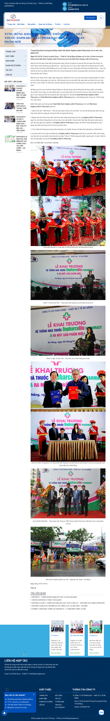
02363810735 (73, 9)
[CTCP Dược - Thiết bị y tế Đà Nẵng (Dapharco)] (13, 17)
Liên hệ (67, 24)
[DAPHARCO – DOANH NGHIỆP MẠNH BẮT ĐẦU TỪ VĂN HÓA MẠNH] (10, 88)
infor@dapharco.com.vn (78, 5)
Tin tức (58, 24)
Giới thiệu (21, 24)
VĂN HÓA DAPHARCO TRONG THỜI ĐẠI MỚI (46, 600)
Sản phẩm (32, 24)
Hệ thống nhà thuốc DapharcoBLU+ (20, 699)
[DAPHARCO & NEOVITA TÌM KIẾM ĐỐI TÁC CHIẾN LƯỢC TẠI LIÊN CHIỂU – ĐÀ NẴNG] (10, 139)
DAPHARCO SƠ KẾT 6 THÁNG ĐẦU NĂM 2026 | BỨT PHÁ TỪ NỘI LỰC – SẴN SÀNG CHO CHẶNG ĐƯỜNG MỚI (68, 603)
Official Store (90, 18)
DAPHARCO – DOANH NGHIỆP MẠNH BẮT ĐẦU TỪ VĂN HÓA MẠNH (54, 597)
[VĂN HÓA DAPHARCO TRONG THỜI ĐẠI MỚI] (10, 106)
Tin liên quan (38, 593)
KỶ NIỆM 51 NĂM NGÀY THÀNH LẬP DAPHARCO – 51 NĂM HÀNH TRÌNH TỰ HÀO (59, 609)
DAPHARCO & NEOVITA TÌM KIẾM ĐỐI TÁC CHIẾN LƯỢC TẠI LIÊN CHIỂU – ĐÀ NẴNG (60, 606)
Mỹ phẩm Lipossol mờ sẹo (17, 708)
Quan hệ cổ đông (45, 24)
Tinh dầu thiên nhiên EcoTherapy (19, 705)
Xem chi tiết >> (56, 653)
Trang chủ (11, 24)
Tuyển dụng (59, 702)
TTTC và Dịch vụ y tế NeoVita (18, 702)
